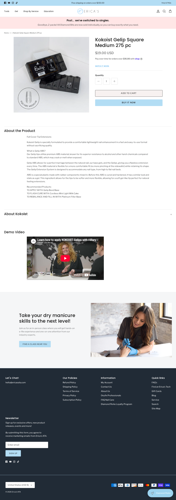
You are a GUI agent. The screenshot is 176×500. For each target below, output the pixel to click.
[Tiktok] (17, 3)
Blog (154, 395)
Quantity (99, 75)
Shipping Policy (70, 387)
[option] (51, 75)
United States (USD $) (18, 485)
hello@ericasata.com (16, 382)
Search (155, 404)
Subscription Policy (72, 400)
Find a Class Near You (35, 344)
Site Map (156, 408)
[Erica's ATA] (88, 11)
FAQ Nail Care (107, 400)
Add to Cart (129, 93)
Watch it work (102, 66)
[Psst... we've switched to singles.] (88, 23)
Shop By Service (30, 11)
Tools (6, 11)
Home (6, 33)
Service (155, 400)
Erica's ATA (16, 492)
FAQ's (154, 382)
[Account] (157, 11)
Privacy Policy (69, 395)
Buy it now (129, 102)
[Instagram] (13, 3)
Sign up (13, 453)
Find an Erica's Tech (161, 387)
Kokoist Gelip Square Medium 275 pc (27, 33)
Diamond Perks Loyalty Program (116, 404)
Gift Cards (157, 391)
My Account (106, 382)
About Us (105, 391)
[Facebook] (5, 3)
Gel (16, 11)
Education (49, 11)
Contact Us (106, 387)
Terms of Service (71, 391)
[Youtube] (9, 3)
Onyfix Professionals (111, 395)
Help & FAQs (166, 3)
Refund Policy (69, 382)
